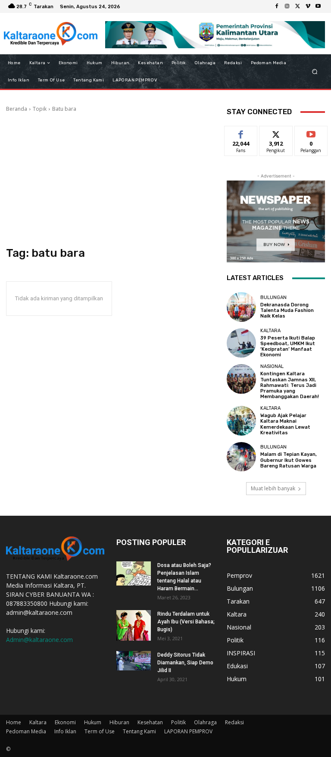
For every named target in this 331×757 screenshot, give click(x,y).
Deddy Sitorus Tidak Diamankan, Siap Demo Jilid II (185, 662)
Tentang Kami (139, 731)
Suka (241, 132)
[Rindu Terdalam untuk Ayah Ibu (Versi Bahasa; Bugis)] (133, 625)
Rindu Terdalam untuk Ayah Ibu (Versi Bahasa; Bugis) (186, 621)
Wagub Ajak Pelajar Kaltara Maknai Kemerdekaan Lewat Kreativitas (285, 424)
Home (13, 722)
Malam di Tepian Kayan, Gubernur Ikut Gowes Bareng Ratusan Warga (288, 460)
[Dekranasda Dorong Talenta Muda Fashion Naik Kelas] (241, 306)
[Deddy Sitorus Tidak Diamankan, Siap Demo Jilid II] (133, 660)
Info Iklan (65, 731)
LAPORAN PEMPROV (188, 731)
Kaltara (270, 330)
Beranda (16, 108)
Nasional (272, 366)
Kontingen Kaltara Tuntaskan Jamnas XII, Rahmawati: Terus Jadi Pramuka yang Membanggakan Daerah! (289, 385)
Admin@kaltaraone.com (39, 640)
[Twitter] (297, 6)
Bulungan (273, 297)
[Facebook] (277, 6)
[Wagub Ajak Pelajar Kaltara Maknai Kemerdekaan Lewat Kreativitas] (241, 420)
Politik (178, 722)
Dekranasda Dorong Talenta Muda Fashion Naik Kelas (287, 310)
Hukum (92, 722)
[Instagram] (287, 6)
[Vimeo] (308, 6)
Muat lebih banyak (273, 488)
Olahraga (205, 722)
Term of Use (99, 731)
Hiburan (119, 722)
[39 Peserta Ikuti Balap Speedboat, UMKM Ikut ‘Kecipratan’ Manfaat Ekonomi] (241, 343)
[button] (314, 71)
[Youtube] (318, 6)
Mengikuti (276, 132)
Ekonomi (65, 722)
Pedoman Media (26, 731)
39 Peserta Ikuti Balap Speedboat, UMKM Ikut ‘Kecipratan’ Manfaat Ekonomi (287, 346)
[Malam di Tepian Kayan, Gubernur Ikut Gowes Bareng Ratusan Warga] (241, 456)
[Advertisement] (110, 179)
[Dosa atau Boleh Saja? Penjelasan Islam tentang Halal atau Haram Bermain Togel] (133, 573)
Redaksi (234, 722)
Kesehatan (150, 722)
